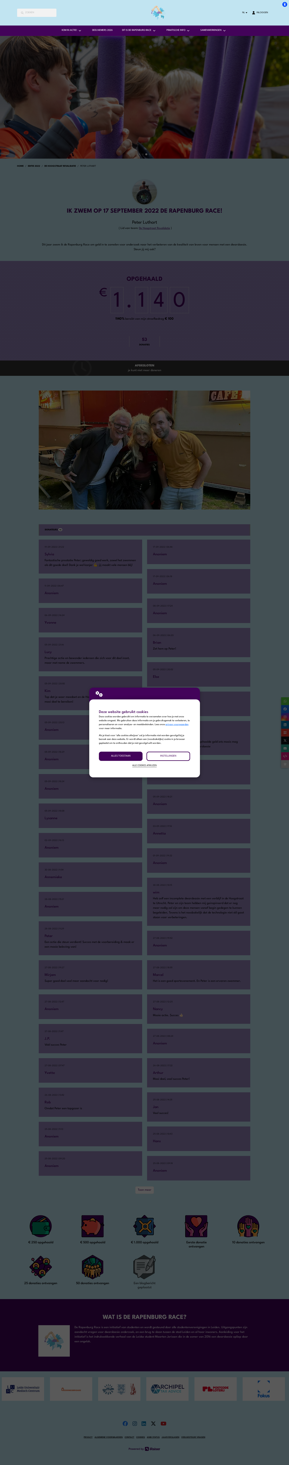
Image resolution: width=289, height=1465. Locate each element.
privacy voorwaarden (177, 724)
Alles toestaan (121, 756)
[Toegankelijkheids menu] (284, 4)
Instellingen (168, 756)
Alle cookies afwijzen (144, 765)
